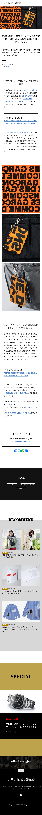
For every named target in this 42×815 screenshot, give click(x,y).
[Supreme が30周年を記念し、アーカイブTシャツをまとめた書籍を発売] (21, 575)
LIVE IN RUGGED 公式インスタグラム (17, 413)
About (20, 789)
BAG (12, 485)
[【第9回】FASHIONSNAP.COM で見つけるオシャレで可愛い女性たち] (21, 539)
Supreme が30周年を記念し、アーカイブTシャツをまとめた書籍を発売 (20, 592)
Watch (11, 786)
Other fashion (26, 786)
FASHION (5, 552)
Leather (17, 786)
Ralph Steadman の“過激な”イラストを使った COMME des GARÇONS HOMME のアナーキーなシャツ (20, 629)
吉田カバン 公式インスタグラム (21, 132)
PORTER (8, 66)
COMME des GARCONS (27, 485)
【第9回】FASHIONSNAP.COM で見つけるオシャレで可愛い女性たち (21, 556)
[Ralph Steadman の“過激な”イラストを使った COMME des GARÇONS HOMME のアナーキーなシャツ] (21, 611)
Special (26, 789)
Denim (4, 786)
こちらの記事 (26, 96)
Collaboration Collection (21, 441)
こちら (9, 404)
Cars (34, 786)
